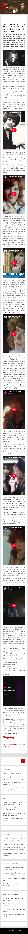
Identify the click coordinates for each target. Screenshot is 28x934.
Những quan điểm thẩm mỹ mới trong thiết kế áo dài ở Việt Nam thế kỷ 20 (14, 874)
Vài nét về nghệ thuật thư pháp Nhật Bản (14, 879)
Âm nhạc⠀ (13, 22)
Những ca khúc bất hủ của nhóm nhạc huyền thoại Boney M (14, 809)
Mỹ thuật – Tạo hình (10, 863)
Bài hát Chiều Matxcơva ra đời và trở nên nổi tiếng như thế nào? (14, 814)
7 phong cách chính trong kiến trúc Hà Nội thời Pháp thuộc (14, 868)
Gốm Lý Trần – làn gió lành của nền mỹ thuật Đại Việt (14, 885)
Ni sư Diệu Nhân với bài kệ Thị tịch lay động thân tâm (14, 854)
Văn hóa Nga (6, 746)
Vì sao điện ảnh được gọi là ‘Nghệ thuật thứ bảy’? (14, 910)
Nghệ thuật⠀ (20, 22)
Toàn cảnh (7, 769)
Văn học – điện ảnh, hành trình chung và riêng (14, 915)
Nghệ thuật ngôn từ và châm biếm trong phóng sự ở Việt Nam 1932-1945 (14, 848)
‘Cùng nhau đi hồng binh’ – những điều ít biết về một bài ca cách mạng (14, 803)
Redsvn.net (18, 930)
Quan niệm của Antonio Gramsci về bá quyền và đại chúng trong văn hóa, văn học (14, 778)
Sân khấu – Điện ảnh (10, 894)
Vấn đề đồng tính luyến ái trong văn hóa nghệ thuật (14, 783)
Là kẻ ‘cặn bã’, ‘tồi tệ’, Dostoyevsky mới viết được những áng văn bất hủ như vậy (14, 840)
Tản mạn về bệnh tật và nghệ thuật (13, 773)
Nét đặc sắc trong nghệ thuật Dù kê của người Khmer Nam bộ (14, 899)
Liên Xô (17, 744)
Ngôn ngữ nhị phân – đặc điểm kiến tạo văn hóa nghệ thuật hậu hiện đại (14, 789)
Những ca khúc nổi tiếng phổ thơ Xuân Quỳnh (14, 819)
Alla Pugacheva (10, 744)
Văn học (6, 835)
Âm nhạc (22, 744)
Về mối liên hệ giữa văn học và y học (13, 844)
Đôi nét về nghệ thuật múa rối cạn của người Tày (14, 905)
